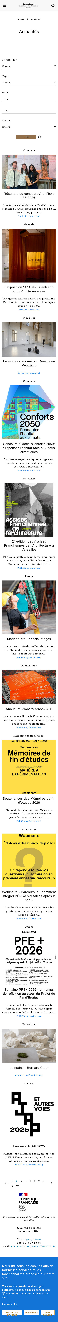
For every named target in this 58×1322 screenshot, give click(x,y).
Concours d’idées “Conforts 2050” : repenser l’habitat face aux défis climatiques (29, 448)
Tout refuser (47, 1313)
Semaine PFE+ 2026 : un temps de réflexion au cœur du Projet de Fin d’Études (29, 993)
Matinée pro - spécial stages (29, 639)
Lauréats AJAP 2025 (29, 1146)
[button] (53, 5)
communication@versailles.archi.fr (33, 1246)
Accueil (21, 19)
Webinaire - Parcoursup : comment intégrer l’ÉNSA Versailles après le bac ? (29, 896)
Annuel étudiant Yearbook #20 (29, 709)
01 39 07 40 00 (32, 1239)
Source (6, 120)
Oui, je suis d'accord (12, 1313)
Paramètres (31, 1313)
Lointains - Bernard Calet (29, 1067)
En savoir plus (9, 1304)
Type (5, 76)
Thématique (9, 59)
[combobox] (29, 66)
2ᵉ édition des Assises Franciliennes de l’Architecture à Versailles (29, 545)
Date (5, 92)
